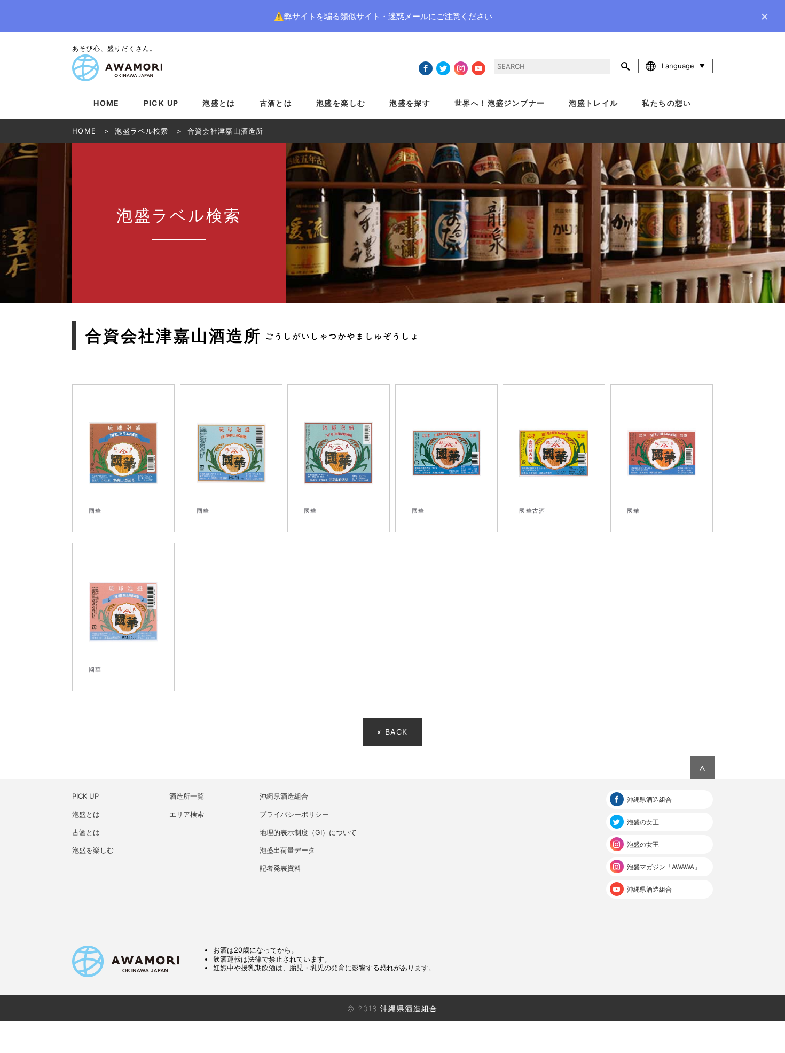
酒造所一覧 (186, 796)
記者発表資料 (280, 868)
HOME (106, 102)
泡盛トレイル (593, 102)
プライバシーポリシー (294, 814)
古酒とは (276, 102)
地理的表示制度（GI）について (308, 832)
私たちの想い (666, 102)
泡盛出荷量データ (287, 850)
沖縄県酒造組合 (284, 796)
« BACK (392, 731)
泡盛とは (219, 102)
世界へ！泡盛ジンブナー (499, 102)
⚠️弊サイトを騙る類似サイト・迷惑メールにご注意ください (383, 16)
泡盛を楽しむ (340, 102)
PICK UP (161, 102)
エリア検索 (186, 814)
